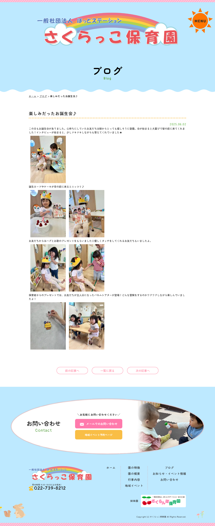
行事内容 (134, 479)
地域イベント (134, 485)
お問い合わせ (101, 424)
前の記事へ (72, 370)
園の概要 (134, 473)
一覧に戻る (107, 370)
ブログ (43, 96)
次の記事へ (143, 370)
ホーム (32, 96)
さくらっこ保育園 (158, 516)
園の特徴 (134, 467)
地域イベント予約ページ (99, 435)
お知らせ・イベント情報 (169, 473)
